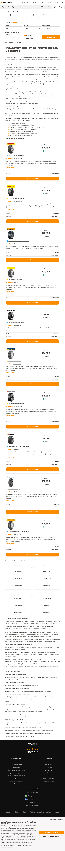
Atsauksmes (16, 767)
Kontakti (49, 2)
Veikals (26, 7)
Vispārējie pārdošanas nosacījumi (16, 775)
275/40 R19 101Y (47, 578)
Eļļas (21, 7)
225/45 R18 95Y (18, 565)
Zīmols (7, 25)
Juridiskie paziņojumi (16, 773)
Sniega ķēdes (14, 7)
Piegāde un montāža (44, 7)
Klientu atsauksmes (38, 2)
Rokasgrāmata (33, 7)
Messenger (30, 799)
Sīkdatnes (16, 784)
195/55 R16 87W (47, 605)
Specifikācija (46, 25)
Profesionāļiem (24, 2)
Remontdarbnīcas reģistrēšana (16, 770)
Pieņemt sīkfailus (51, 832)
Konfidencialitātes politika (16, 781)
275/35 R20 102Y (18, 612)
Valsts (16, 778)
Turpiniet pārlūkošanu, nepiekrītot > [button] (55, 819)
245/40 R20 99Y (18, 592)
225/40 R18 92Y (18, 572)
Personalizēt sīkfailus (51, 836)
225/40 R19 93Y (18, 585)
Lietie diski (49, 767)
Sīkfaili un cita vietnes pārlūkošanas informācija (12, 841)
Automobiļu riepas (49, 762)
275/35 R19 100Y (47, 598)
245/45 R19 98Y (18, 605)
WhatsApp (30, 796)
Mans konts (60, 2)
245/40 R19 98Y (46, 565)
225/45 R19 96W (47, 585)
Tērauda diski (48, 764)
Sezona (26, 25)
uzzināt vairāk (10, 167)
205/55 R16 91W (18, 578)
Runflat (28, 35)
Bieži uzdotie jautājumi (32, 805)
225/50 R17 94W (47, 612)
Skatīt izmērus (32, 178)
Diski (8, 7)
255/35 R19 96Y (46, 572)
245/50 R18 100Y (18, 598)
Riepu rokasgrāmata (16, 764)
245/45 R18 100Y (47, 592)
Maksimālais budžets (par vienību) (12, 33)
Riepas (3, 7)
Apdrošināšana (16, 762)
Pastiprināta (30, 38)
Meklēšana (51, 37)
